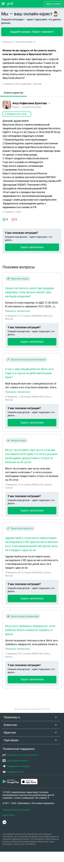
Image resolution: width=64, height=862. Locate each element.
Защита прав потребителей (25, 616)
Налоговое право (24, 42)
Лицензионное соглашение (16, 809)
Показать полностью (17, 311)
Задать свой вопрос (32, 247)
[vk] (4, 822)
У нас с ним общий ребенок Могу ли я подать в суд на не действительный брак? (29, 373)
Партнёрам (11, 740)
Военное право (18, 440)
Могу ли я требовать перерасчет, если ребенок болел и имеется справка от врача (30, 630)
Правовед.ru (12, 717)
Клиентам (10, 724)
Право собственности (22, 528)
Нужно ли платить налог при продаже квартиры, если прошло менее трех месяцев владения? (29, 292)
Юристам (10, 732)
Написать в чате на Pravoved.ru (23, 755)
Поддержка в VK (15, 772)
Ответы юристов (13, 92)
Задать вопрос (53, 4)
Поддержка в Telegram (18, 766)
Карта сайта (8, 815)
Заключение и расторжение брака (28, 359)
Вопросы (7, 42)
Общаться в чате (17, 114)
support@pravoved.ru (17, 760)
